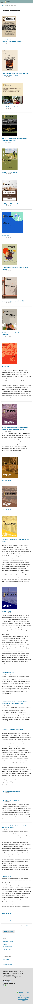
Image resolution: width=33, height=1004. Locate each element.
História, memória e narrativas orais (12, 204)
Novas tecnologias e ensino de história (13, 301)
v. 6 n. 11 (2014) (6, 913)
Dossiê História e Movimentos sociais (12, 107)
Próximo (27, 926)
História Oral (5, 236)
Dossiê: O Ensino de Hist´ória (10, 800)
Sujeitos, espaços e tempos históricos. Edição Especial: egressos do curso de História (15, 428)
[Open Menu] (1, 1)
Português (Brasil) (8, 941)
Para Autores (6, 962)
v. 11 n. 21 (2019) (6, 510)
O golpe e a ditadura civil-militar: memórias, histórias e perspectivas (15, 139)
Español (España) (7, 947)
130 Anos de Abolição (8, 672)
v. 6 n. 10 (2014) (6, 920)
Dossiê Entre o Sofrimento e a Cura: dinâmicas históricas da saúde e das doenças (15, 40)
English (5, 944)
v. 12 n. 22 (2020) (6, 480)
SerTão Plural (5, 366)
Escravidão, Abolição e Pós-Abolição (12, 729)
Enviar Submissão (8, 931)
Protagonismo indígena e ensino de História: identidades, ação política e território (15, 702)
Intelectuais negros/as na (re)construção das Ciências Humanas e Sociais (15, 74)
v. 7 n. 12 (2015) (6, 876)
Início (3, 5)
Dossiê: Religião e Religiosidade (11, 791)
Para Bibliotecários (7, 964)
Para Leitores (6, 959)
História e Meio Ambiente (9, 172)
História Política (6, 611)
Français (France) (7, 949)
